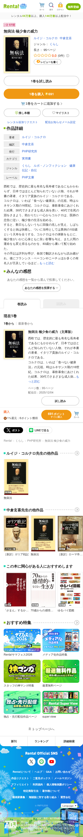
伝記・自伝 (29, 170)
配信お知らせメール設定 (60, 122)
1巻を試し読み (41, 81)
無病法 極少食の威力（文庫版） (51, 331)
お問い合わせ (63, 771)
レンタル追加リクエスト (22, 122)
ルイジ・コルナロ (46, 38)
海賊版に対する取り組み (43, 797)
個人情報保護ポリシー (59, 784)
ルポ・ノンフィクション (50, 165)
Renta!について (22, 771)
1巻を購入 (41, 94)
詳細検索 (69, 741)
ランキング (41, 741)
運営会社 (65, 797)
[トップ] (11, 6)
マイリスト (63, 113)
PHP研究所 (29, 151)
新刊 (14, 741)
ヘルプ (38, 771)
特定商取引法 (31, 791)
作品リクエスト (20, 778)
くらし (54, 44)
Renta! (8, 440)
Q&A (49, 771)
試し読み (60, 401)
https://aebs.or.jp (29, 831)
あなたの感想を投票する (40, 288)
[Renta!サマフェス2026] (23, 6)
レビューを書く (49, 62)
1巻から (9, 323)
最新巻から (25, 323)
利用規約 (38, 784)
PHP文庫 (28, 177)
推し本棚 (24, 113)
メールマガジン (63, 778)
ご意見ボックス (41, 778)
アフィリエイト (20, 784)
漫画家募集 (18, 797)
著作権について (51, 791)
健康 (72, 165)
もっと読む (46, 263)
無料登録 (73, 7)
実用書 (26, 158)
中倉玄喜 (66, 38)
